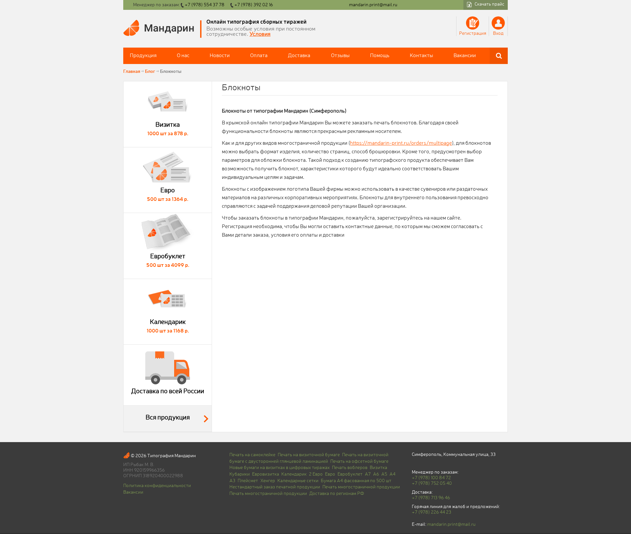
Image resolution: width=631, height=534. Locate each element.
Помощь (379, 55)
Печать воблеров (349, 467)
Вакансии (465, 55)
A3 (232, 481)
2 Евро (316, 474)
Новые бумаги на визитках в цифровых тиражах (279, 467)
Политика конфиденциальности (157, 485)
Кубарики (239, 474)
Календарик (294, 474)
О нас (183, 55)
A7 (368, 474)
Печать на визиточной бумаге (309, 455)
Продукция (143, 55)
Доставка (299, 55)
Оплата (259, 55)
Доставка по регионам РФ (336, 493)
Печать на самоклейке (252, 455)
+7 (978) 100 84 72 (431, 478)
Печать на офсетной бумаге (359, 461)
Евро (330, 474)
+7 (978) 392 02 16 (253, 5)
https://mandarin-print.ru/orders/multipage (401, 143)
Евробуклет (350, 474)
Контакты (421, 55)
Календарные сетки (297, 481)
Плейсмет (248, 481)
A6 (376, 474)
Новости (220, 55)
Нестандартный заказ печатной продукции (274, 487)
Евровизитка (265, 474)
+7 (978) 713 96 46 (431, 498)
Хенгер (267, 481)
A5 (384, 474)
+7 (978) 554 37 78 (204, 5)
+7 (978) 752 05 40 (432, 483)
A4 (392, 474)
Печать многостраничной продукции (361, 487)
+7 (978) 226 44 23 (431, 512)
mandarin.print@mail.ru (373, 5)
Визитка (378, 467)
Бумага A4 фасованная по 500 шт (356, 481)
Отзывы (340, 55)
